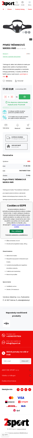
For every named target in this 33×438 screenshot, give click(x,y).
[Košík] (22, 3)
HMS (28, 161)
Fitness (9, 9)
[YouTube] (22, 389)
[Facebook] (18, 389)
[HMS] (28, 55)
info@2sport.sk (13, 343)
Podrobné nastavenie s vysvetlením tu (17, 235)
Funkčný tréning (19, 9)
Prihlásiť (25, 361)
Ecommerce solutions (12, 433)
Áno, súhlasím (17, 231)
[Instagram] (25, 389)
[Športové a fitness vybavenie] (3, 9)
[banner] (8, 3)
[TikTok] (29, 389)
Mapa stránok (21, 429)
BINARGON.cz (24, 433)
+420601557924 (13, 336)
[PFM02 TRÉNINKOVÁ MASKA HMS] (6, 323)
